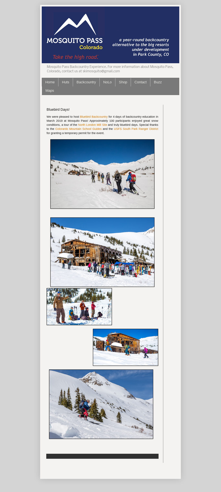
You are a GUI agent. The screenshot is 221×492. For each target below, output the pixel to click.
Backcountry (86, 82)
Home (50, 82)
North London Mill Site (92, 124)
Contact (140, 82)
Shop (123, 82)
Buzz (158, 82)
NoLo (107, 82)
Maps (49, 91)
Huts (65, 82)
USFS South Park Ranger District (136, 128)
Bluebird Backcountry (94, 116)
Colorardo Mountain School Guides (78, 128)
